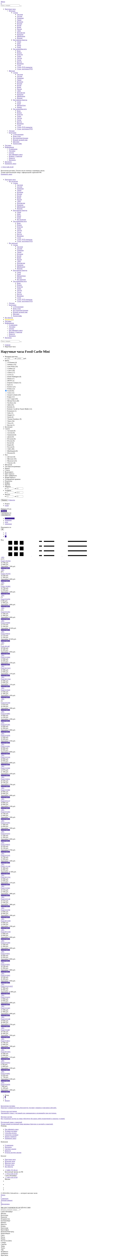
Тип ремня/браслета (20, 49)
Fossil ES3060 (5, 657)
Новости (12, 158)
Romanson (11, 411)
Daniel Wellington (14, 376)
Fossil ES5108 (5, 1019)
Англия (19, 16)
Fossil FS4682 (5, 1073)
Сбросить (11, 500)
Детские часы (9, 1165)
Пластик (20, 54)
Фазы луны (17, 136)
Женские (12, 71)
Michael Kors (21, 105)
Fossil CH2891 (6, 586)
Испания (20, 22)
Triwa (10, 423)
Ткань (19, 56)
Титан (19, 60)
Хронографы (17, 143)
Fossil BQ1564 (6, 679)
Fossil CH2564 (6, 561)
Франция (20, 34)
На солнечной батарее (20, 138)
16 (5, 533)
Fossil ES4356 (5, 599)
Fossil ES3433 (5, 833)
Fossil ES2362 (5, 612)
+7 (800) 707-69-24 (11, 1170)
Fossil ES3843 (5, 975)
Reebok (10, 407)
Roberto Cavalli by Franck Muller (19, 409)
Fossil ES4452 (5, 1063)
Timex (10, 421)
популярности (10, 518)
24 (5, 535)
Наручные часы (10, 9)
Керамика (20, 63)
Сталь (19, 65)
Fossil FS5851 (5, 964)
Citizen (11, 372)
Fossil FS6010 (5, 634)
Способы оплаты (11, 1133)
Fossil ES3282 (5, 812)
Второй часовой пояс (20, 140)
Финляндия (21, 33)
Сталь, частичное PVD (25, 69)
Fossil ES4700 (5, 910)
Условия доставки (11, 1131)
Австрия (20, 14)
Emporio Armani (14, 383)
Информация (9, 147)
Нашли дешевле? (11, 1136)
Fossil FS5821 (5, 953)
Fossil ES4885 (5, 713)
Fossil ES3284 (5, 943)
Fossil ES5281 (5, 724)
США (19, 31)
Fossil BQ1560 (6, 932)
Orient (19, 42)
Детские (12, 131)
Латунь (19, 58)
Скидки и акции (10, 1149)
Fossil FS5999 (5, 768)
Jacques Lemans (14, 395)
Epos (10, 385)
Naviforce (11, 403)
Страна (15, 13)
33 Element (12, 362)
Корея (19, 27)
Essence (11, 387)
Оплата (11, 153)
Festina (11, 389)
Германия (20, 18)
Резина (19, 53)
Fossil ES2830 (5, 735)
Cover (10, 374)
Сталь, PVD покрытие (24, 67)
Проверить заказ (10, 163)
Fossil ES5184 (5, 703)
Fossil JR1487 (5, 646)
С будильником (18, 134)
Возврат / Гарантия (15, 156)
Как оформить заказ (16, 154)
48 (5, 536)
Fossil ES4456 (5, 1084)
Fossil (19, 47)
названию (8, 520)
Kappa (11, 397)
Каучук (19, 62)
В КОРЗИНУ (5, 568)
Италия (19, 23)
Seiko (19, 43)
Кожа (19, 51)
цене (6, 522)
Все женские (13, 243)
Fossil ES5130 (5, 899)
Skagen (19, 107)
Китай (19, 25)
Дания (19, 20)
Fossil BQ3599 (6, 921)
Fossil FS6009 (5, 623)
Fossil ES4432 (5, 997)
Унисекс (11, 463)
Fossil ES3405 (5, 1008)
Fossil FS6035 (5, 844)
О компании (13, 149)
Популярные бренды (20, 40)
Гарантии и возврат (11, 1135)
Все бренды (9, 318)
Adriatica (11, 364)
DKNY (10, 381)
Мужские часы (10, 1161)
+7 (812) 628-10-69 (7, 167)
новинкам (8, 524)
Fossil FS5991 (5, 746)
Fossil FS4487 (5, 1030)
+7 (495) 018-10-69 (11, 1177)
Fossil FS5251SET (7, 986)
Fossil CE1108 (5, 866)
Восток (10, 425)
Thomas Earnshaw (14, 419)
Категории (12, 133)
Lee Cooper (12, 399)
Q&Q (10, 405)
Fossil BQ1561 (6, 877)
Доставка (8, 145)
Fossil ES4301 (5, 823)
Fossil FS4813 (5, 1041)
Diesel (19, 45)
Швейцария (21, 36)
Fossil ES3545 (5, 855)
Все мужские (13, 181)
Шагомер (16, 142)
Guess (19, 102)
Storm (10, 417)
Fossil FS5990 (5, 790)
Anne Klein (12, 366)
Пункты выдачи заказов (13, 1152)
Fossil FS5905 (5, 888)
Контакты (12, 160)
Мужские (12, 11)
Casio (11, 370)
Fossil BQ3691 (6, 1052)
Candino (11, 368)
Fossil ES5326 (5, 757)
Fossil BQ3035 (6, 668)
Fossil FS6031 (5, 779)
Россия (19, 29)
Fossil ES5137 (5, 801)
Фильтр (4, 511)
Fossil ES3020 (5, 690)
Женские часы (10, 1163)
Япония (19, 38)
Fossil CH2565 (6, 574)
